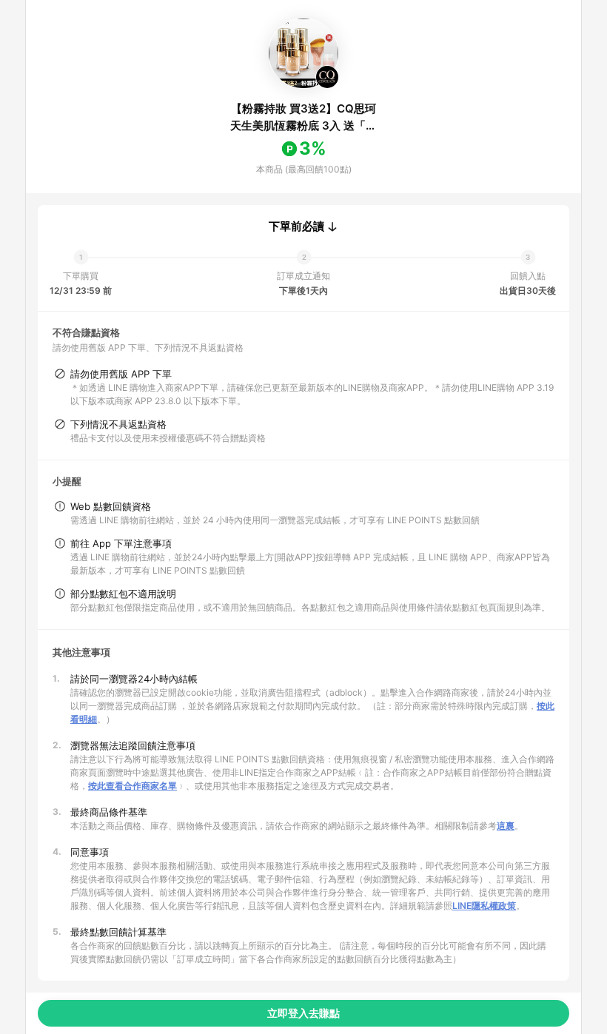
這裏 (505, 825)
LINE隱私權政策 (484, 905)
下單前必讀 (296, 226)
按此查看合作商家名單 (132, 785)
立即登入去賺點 (303, 1013)
